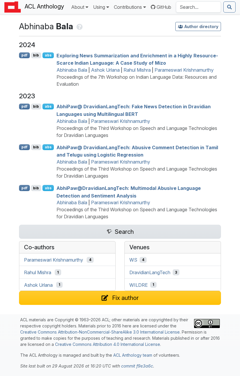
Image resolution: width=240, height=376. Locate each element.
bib (36, 55)
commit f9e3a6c (137, 365)
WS (133, 260)
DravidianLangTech (149, 272)
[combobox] (198, 7)
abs (48, 55)
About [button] (77, 7)
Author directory (201, 26)
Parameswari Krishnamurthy (184, 70)
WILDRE (138, 285)
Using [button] (99, 7)
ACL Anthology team (132, 355)
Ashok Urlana (105, 70)
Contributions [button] (128, 7)
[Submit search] (229, 7)
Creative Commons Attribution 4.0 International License (107, 344)
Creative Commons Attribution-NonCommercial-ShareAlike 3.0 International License (100, 331)
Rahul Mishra (137, 70)
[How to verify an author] (79, 26)
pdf (24, 55)
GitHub (164, 7)
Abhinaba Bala (71, 70)
